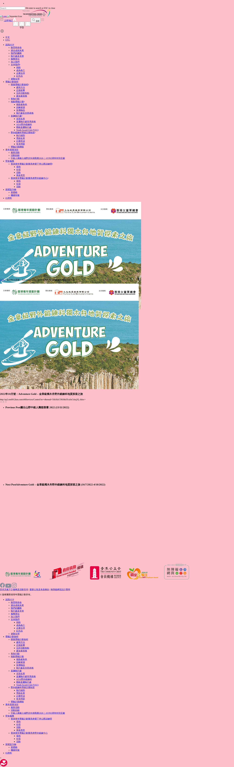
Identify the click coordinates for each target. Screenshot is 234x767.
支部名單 (20, 119)
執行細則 (20, 135)
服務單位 (15, 59)
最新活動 (15, 152)
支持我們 (15, 64)
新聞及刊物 (10, 189)
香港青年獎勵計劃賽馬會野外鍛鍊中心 (29, 178)
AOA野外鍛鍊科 (24, 124)
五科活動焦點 (22, 93)
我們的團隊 (16, 53)
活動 (18, 172)
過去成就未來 (17, 50)
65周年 (8, 198)
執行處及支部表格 (25, 113)
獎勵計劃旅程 (11, 82)
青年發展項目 (11, 150)
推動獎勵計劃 (17, 102)
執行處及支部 (17, 56)
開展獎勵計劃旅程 (19, 84)
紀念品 (19, 76)
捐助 (18, 67)
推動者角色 (21, 104)
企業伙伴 (20, 73)
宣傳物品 (20, 110)
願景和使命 (16, 47)
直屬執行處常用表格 (26, 121)
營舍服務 (9, 161)
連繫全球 (15, 79)
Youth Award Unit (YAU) (27, 130)
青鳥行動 (15, 99)
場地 (18, 167)
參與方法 (20, 87)
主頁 (2, 280)
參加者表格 (21, 96)
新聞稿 (14, 192)
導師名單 (20, 138)
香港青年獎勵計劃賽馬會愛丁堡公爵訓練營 (31, 164)
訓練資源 (20, 107)
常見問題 (20, 144)
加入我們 (15, 62)
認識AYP (9, 45)
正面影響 (20, 90)
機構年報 (15, 195)
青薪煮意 (20, 175)
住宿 (18, 169)
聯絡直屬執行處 (23, 127)
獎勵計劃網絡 (17, 147)
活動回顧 (15, 155)
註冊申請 (20, 141)
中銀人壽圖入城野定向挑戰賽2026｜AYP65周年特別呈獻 (38, 158)
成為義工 (20, 70)
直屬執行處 (16, 116)
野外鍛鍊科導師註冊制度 (23, 132)
